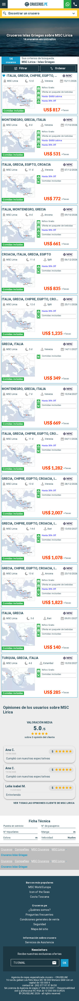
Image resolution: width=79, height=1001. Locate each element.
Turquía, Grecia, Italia (20, 658)
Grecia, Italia (12, 344)
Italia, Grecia (12, 613)
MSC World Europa (39, 887)
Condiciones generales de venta (39, 919)
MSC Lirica (58, 849)
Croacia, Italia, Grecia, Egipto (26, 254)
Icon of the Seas (40, 891)
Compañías (22, 849)
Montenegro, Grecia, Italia (24, 119)
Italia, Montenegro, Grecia (24, 209)
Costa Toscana (39, 896)
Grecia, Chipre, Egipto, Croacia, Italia (30, 478)
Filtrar (23, 68)
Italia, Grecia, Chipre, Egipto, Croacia (32, 75)
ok (64, 962)
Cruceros (6, 849)
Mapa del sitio (39, 929)
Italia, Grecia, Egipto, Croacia (26, 164)
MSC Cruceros (40, 849)
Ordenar (60, 68)
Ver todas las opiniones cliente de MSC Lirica (43, 803)
